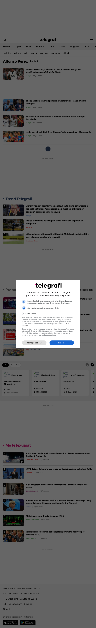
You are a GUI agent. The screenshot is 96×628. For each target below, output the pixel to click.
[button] (48, 313)
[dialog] (48, 314)
